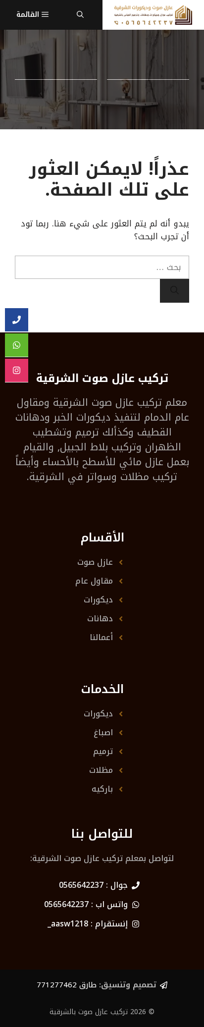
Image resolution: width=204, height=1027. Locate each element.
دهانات (100, 618)
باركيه (102, 789)
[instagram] (16, 370)
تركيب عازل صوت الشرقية (107, 402)
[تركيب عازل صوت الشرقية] (153, 15)
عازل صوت (95, 562)
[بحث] (174, 291)
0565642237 (81, 885)
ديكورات (98, 599)
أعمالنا (101, 637)
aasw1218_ (68, 923)
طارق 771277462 (67, 985)
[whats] (16, 345)
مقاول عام (94, 581)
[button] (80, 15)
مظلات (101, 770)
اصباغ (103, 732)
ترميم (103, 751)
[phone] (16, 320)
